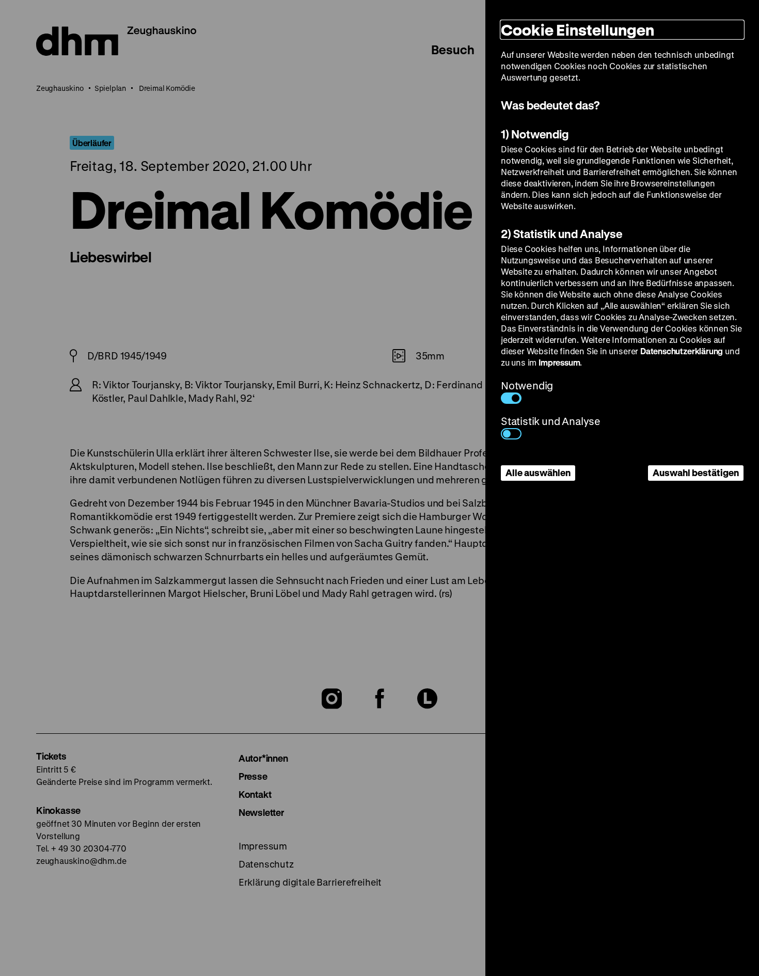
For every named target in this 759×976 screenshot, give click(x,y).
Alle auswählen (538, 472)
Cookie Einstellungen (577, 30)
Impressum (559, 362)
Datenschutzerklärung (681, 351)
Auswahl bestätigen (696, 472)
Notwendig (527, 385)
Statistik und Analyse (550, 421)
